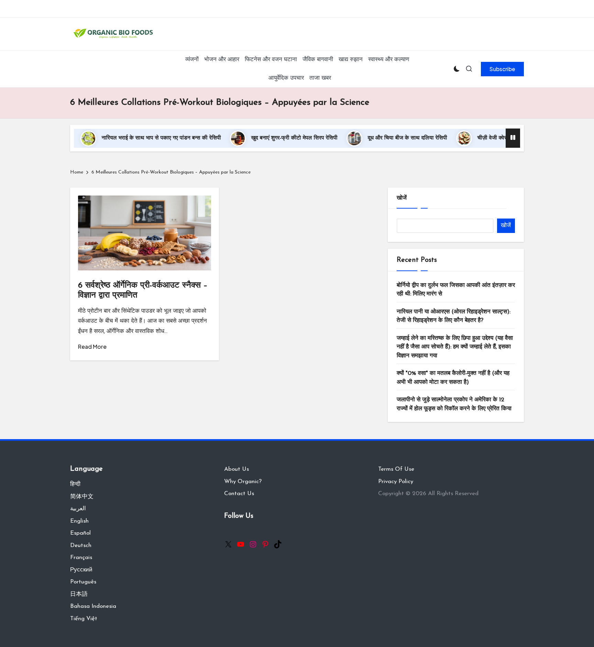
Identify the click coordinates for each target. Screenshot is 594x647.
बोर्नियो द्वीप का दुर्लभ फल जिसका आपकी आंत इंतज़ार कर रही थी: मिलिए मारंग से (456, 289)
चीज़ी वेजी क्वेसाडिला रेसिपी (487, 138)
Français (81, 557)
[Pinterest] (265, 544)
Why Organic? (243, 481)
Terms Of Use (396, 469)
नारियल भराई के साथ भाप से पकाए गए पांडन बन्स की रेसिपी (143, 138)
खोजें (402, 198)
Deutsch (80, 545)
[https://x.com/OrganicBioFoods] (228, 544)
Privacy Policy (395, 481)
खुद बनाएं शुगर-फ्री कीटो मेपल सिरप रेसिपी (276, 138)
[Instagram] (253, 544)
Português (83, 582)
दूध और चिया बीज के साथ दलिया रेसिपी (389, 138)
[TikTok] (278, 544)
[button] (502, 69)
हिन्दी (75, 484)
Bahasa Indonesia (93, 606)
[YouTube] (240, 544)
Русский (81, 570)
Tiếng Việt (83, 619)
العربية (78, 509)
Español (80, 533)
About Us (236, 469)
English (79, 521)
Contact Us (239, 494)
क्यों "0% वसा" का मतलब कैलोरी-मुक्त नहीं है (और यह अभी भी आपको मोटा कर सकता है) (453, 377)
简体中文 (82, 497)
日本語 (79, 594)
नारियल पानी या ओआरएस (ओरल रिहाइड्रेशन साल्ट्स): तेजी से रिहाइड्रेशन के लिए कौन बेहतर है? (453, 316)
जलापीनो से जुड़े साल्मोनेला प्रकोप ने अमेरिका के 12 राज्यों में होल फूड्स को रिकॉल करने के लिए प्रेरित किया (454, 404)
